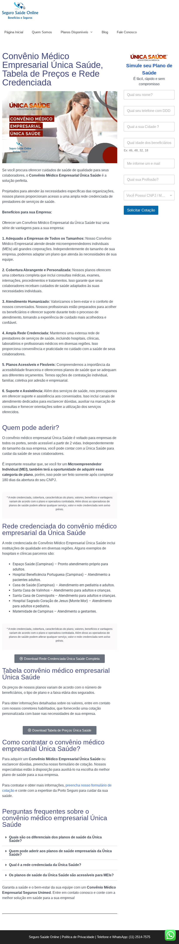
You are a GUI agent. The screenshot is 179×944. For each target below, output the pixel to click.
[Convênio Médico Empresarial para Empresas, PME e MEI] (21, 10)
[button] (59, 839)
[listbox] (149, 195)
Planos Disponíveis (74, 32)
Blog (105, 32)
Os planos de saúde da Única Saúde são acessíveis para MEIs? (61, 875)
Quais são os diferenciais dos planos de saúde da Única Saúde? (55, 839)
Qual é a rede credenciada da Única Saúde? (45, 865)
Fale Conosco (127, 32)
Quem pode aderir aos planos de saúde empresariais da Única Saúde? (60, 852)
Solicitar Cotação (141, 210)
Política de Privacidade (78, 937)
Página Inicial (13, 32)
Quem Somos (42, 32)
